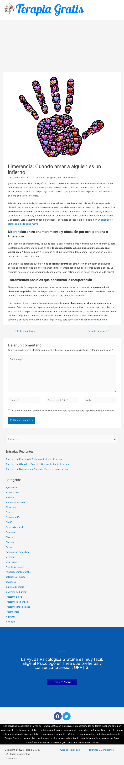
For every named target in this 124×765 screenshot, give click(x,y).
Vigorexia (10, 616)
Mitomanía (10, 557)
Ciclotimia (10, 507)
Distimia (9, 542)
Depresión (10, 532)
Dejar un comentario (18, 177)
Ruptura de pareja (14, 587)
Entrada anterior (24, 331)
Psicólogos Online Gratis (18, 572)
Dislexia (9, 537)
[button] (62, 682)
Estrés (8, 547)
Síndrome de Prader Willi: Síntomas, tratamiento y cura (33, 459)
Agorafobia (11, 487)
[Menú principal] (117, 10)
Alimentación (12, 492)
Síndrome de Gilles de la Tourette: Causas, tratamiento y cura (37, 464)
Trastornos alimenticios (17, 601)
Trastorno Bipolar (14, 596)
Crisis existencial (14, 527)
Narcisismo (11, 562)
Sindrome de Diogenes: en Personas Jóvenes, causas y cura (36, 469)
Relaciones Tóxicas (15, 577)
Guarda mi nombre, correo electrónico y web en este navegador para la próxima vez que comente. (63, 410)
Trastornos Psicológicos (43, 177)
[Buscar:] (62, 439)
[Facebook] (58, 716)
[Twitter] (66, 716)
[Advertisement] (62, 44)
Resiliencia (10, 582)
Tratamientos (12, 612)
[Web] (100, 400)
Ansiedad (10, 497)
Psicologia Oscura (14, 567)
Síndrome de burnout (16, 592)
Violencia (10, 621)
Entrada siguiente (99, 331)
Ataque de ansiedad (15, 502)
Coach (8, 512)
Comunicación (12, 517)
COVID (8, 522)
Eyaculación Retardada (17, 552)
